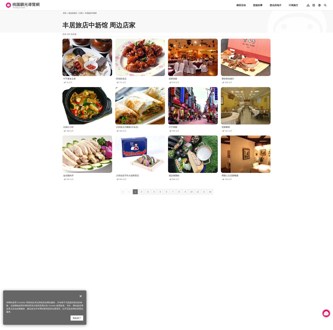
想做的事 (257, 5)
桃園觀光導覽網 (22, 5)
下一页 (204, 191)
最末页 (210, 191)
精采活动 (241, 5)
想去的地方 (275, 5)
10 (191, 192)
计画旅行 (293, 5)
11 (198, 192)
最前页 (122, 191)
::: (61, 13)
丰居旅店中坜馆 (91, 13)
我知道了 (77, 317)
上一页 (129, 191)
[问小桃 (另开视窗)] (326, 313)
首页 (64, 13)
